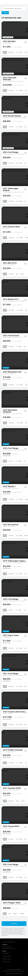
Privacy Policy (20, 971)
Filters (6, 12)
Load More (14, 923)
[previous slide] (3, 30)
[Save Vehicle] (25, 42)
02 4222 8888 (5, 953)
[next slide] (27, 30)
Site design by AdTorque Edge (14, 973)
